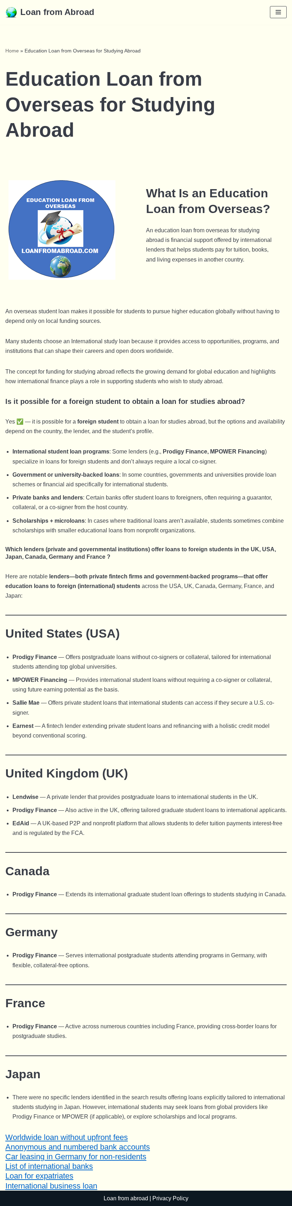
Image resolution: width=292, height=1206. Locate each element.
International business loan (51, 1185)
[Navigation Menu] (278, 12)
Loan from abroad (126, 1198)
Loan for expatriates (39, 1175)
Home (12, 51)
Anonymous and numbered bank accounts (77, 1146)
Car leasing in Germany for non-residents (75, 1156)
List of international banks (49, 1166)
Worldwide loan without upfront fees (66, 1137)
